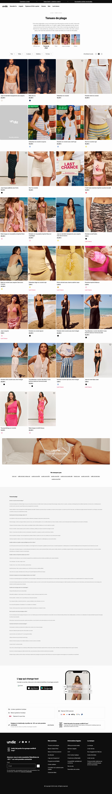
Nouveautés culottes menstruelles (83, 1)
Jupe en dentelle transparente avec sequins (12, 95)
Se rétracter (51, 755)
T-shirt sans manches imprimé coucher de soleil (98, 188)
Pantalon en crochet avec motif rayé (66, 142)
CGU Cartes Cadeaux (73, 755)
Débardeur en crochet (63, 95)
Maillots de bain (58, 12)
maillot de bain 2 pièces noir (24, 476)
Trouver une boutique (53, 745)
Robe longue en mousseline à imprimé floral (12, 234)
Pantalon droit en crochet (92, 95)
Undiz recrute (90, 758)
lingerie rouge (77, 476)
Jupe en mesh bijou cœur (92, 379)
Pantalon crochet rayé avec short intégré (68, 379)
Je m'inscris (51, 725)
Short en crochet (33, 188)
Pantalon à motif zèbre (91, 234)
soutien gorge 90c (85, 476)
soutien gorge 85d (36, 476)
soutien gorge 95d (45, 476)
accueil (51, 12)
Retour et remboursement (54, 752)
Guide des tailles (52, 772)
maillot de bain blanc (95, 476)
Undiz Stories (90, 748)
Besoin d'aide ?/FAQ (53, 748)
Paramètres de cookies (74, 769)
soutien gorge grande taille (66, 476)
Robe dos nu (32, 95)
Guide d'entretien (91, 755)
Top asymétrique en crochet (8, 428)
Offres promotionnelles (74, 745)
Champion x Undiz (25, 1)
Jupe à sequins (5, 331)
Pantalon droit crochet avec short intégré (68, 331)
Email (8, 762)
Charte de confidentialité (74, 758)
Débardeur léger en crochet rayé (37, 282)
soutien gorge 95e (55, 476)
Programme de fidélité (53, 761)
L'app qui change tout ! (54, 758)
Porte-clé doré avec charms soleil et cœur (68, 282)
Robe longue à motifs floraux (36, 428)
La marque (90, 745)
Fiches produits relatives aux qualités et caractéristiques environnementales (94, 762)
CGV (69, 752)
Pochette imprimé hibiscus (92, 282)
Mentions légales (72, 748)
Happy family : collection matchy (52, 1)
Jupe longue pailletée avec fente (9, 188)
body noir (14, 476)
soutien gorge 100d (56, 479)
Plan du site (71, 766)
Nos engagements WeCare (94, 752)
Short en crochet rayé (91, 142)
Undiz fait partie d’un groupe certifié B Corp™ (76, 723)
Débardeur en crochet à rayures (37, 142)
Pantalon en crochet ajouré (36, 331)
